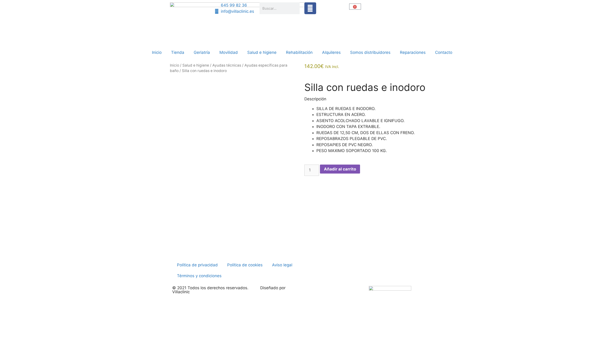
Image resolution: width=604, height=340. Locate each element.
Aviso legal (282, 265)
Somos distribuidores (370, 52)
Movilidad (228, 52)
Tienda (177, 52)
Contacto (443, 52)
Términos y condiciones (199, 275)
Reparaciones (413, 52)
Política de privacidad (197, 265)
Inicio (157, 52)
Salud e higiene (262, 52)
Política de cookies (245, 265)
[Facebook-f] (310, 8)
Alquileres (331, 52)
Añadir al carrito (340, 169)
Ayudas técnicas (226, 65)
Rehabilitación (299, 52)
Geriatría (202, 52)
